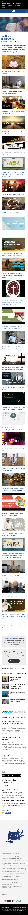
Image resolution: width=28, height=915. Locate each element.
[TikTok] (11, 901)
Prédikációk (4, 681)
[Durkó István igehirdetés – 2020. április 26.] (5, 694)
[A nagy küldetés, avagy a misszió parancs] (5, 701)
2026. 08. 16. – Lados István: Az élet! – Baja (13, 194)
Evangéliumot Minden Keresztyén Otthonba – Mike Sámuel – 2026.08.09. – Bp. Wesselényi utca (13, 616)
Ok (8, 912)
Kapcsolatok (17, 5)
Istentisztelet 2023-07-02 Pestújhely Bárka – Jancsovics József (18, 686)
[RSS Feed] (17, 901)
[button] (26, 11)
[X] (8, 901)
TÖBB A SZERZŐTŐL (20, 673)
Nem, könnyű (6, 755)
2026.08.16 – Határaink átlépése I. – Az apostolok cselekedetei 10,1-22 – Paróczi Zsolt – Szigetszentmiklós (13, 174)
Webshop (3, 7)
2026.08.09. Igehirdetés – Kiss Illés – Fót (12, 596)
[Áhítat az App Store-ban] (16, 776)
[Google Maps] (20, 901)
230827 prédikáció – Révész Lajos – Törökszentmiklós (16, 679)
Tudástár (3, 5)
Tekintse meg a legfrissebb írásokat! (14, 717)
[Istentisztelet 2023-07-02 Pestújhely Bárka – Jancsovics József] (5, 686)
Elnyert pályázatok (17, 3)
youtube (22, 668)
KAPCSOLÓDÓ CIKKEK (7, 673)
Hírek (7, 33)
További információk (15, 912)
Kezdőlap (3, 33)
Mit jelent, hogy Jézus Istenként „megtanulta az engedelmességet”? (13, 722)
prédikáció (17, 668)
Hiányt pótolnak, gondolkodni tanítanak (11, 738)
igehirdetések (10, 668)
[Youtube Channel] (14, 901)
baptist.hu (5, 41)
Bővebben (7, 812)
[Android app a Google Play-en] (6, 776)
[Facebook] (3, 901)
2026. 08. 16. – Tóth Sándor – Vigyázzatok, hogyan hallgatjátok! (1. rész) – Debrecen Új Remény (13, 275)
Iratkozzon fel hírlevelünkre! (9, 891)
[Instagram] (6, 901)
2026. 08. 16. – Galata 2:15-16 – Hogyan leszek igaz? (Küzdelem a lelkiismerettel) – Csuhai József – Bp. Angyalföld (13, 302)
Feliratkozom (14, 661)
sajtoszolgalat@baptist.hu (11, 638)
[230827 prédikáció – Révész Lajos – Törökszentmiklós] (5, 679)
